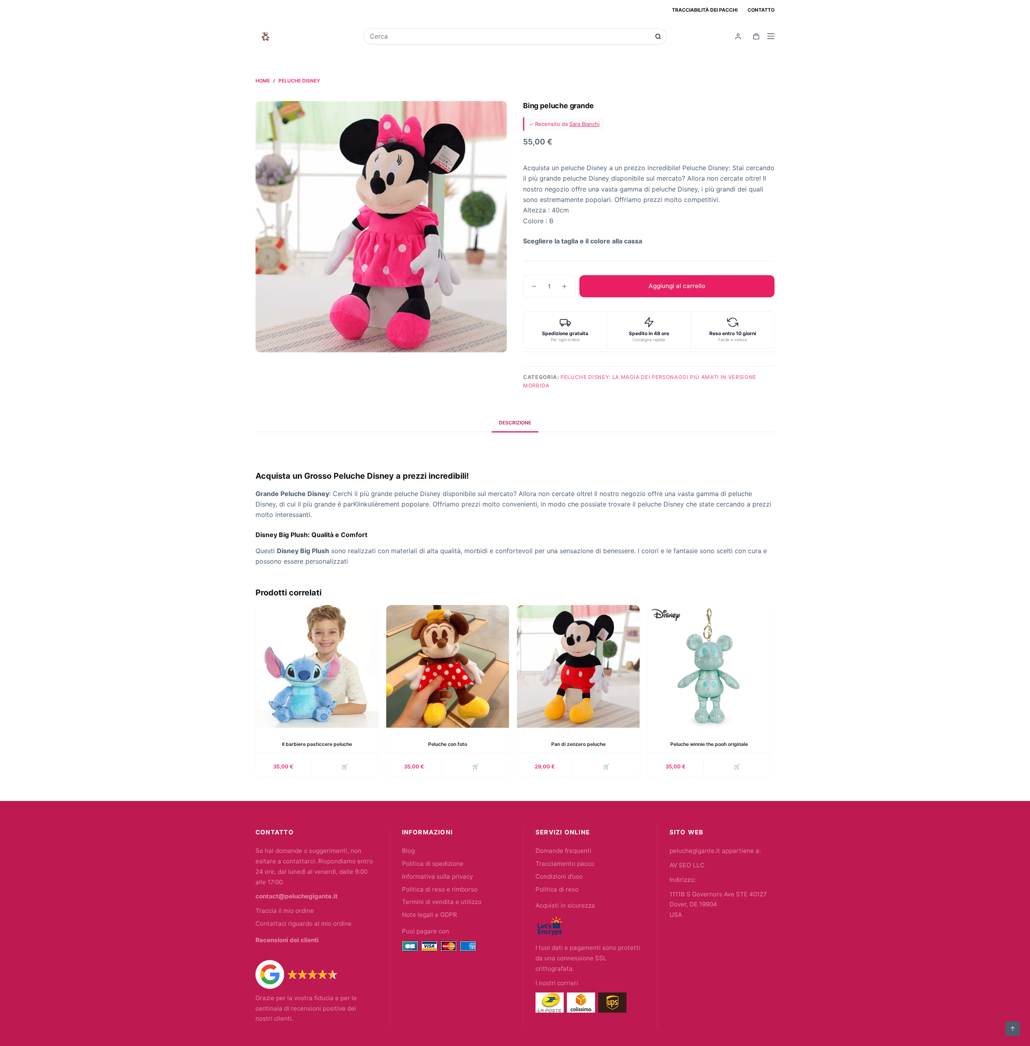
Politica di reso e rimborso (440, 889)
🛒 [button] (345, 766)
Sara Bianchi (584, 124)
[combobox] (509, 36)
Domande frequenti (563, 851)
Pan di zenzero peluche (578, 744)
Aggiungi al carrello (677, 286)
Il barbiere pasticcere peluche (317, 744)
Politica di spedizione (433, 863)
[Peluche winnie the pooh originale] (709, 666)
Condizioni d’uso (559, 876)
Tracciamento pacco (565, 863)
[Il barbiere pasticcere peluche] (316, 666)
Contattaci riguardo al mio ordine (303, 923)
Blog (408, 851)
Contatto (761, 10)
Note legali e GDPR (429, 914)
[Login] (738, 36)
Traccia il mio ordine (284, 910)
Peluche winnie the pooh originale (709, 744)
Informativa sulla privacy (437, 876)
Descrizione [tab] (515, 423)
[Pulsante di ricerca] (658, 36)
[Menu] (771, 36)
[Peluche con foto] (447, 666)
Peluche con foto (447, 744)
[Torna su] (1012, 1028)
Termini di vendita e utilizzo (442, 902)
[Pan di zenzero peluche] (578, 666)
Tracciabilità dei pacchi (704, 10)
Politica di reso (557, 889)
